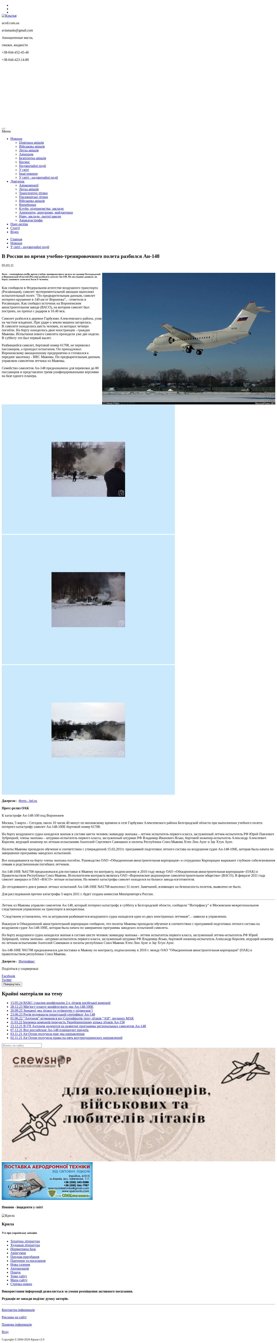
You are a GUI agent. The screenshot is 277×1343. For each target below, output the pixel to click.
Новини (16, 138)
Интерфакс (27, 961)
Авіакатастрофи (31, 220)
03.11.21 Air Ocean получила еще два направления (47, 1034)
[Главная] (9, 15)
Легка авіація (29, 150)
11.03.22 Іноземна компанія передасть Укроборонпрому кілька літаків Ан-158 (67, 1022)
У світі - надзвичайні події (38, 177)
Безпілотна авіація (32, 158)
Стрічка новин (21, 1284)
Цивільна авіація (31, 142)
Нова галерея (20, 1264)
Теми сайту (18, 1276)
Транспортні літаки (33, 193)
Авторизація (19, 1268)
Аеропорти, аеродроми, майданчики (46, 212)
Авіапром (26, 154)
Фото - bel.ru (28, 801)
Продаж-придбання (24, 1257)
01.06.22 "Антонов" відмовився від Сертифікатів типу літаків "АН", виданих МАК (72, 1018)
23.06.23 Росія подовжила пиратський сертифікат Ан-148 (52, 1014)
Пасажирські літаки (33, 197)
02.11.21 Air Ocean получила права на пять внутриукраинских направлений (66, 1038)
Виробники (27, 205)
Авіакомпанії (28, 185)
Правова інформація (17, 1324)
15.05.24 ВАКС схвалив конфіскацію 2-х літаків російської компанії (60, 1003)
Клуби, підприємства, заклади (41, 208)
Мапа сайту (18, 1280)
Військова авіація (32, 146)
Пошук (15, 1272)
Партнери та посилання (27, 1261)
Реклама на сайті (14, 1317)
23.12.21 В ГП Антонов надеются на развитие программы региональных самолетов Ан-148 (78, 1026)
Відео (14, 232)
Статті (15, 228)
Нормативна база (23, 1249)
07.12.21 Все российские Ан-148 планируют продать (49, 1030)
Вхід (5, 1332)
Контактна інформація (18, 1310)
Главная (16, 239)
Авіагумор (18, 1253)
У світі (24, 170)
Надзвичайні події (32, 166)
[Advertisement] (131, 95)
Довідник (17, 181)
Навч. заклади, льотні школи (40, 216)
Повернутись (11, 984)
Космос (24, 162)
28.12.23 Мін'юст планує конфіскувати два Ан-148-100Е (51, 1006)
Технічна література (25, 1241)
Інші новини (28, 173)
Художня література (25, 1245)
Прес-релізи (19, 224)
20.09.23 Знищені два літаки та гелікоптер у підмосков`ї (51, 1010)
